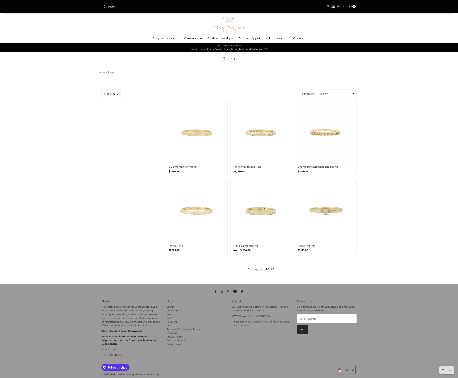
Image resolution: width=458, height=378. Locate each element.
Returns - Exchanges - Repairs (184, 329)
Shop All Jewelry (165, 38)
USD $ (340, 6)
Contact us (173, 310)
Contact (299, 38)
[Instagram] (222, 291)
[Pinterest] (228, 291)
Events (170, 314)
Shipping (172, 332)
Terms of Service (176, 340)
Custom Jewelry (220, 38)
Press (170, 325)
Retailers (172, 321)
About (281, 38)
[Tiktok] (242, 291)
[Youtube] (235, 291)
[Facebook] (215, 291)
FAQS (170, 317)
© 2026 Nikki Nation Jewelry (117, 374)
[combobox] (143, 6)
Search (171, 306)
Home (101, 72)
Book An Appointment (254, 38)
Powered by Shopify (147, 374)
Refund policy (175, 344)
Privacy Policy (174, 336)
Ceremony (192, 38)
